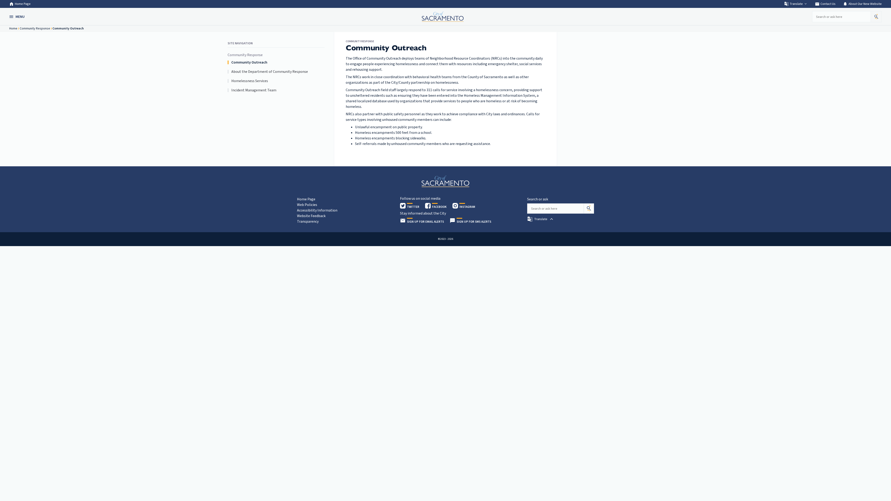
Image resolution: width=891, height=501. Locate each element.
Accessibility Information (317, 210)
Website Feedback (311, 215)
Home (13, 28)
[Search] (589, 208)
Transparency (308, 221)
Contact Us (825, 4)
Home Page (23, 4)
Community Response (35, 28)
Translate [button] (796, 4)
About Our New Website (862, 4)
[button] (17, 16)
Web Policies (307, 204)
